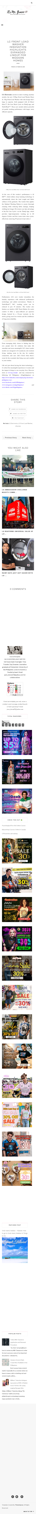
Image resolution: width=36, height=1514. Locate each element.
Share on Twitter (19, 413)
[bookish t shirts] (17, 980)
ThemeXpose (19, 1505)
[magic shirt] (17, 784)
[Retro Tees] (17, 921)
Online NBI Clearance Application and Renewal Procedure (18, 1342)
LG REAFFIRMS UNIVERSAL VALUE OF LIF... (17, 532)
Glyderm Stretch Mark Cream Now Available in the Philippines (18, 1362)
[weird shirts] (17, 951)
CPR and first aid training (10, 833)
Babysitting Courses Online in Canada (14, 829)
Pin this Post (19, 418)
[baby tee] (17, 1097)
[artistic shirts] (17, 754)
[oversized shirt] (17, 863)
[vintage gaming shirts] (17, 1156)
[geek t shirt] (17, 813)
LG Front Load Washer (25, 423)
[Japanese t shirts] (17, 1039)
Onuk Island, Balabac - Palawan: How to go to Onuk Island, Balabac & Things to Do (15, 1233)
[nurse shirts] (17, 1185)
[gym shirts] (17, 1068)
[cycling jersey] (17, 892)
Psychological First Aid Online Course (13, 825)
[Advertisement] (17, 1202)
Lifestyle (18, 426)
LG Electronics (13, 423)
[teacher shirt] (17, 1127)
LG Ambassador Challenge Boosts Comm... (14, 491)
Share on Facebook (18, 409)
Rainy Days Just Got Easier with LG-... (17, 574)
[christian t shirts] (17, 1009)
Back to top (28, 1511)
